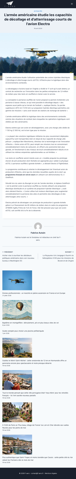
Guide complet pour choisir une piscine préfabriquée (23, 331)
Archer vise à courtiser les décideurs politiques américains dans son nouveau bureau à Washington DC (18, 256)
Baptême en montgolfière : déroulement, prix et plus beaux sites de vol (30, 323)
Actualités (38, 11)
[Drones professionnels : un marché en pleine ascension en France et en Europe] (38, 280)
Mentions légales (51, 473)
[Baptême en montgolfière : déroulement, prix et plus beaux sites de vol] (38, 310)
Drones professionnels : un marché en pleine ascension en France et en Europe (33, 293)
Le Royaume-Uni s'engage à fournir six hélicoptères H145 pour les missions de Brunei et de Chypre (58, 256)
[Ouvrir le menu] (72, 3)
